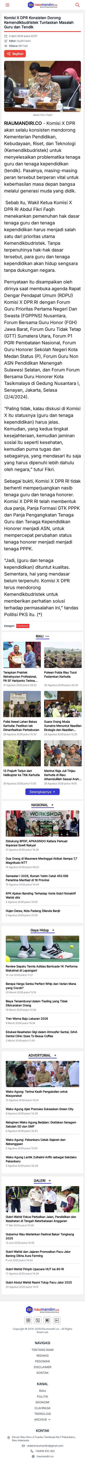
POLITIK (42, 1396)
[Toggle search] (77, 5)
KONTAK (42, 1372)
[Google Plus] (56, 1320)
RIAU (42, 1390)
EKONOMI (43, 1402)
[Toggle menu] (7, 5)
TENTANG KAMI (43, 1350)
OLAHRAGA (42, 1408)
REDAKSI (43, 1355)
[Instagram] (28, 1320)
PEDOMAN (42, 1361)
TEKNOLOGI (42, 1413)
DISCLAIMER (42, 1367)
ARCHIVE (40, 1419)
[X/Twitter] (37, 1320)
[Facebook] (47, 1320)
